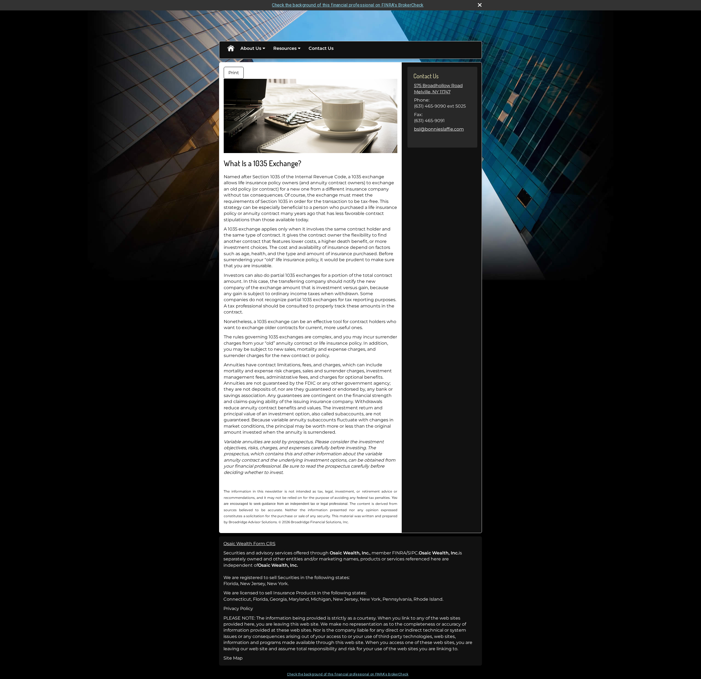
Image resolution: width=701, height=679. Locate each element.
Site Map (233, 658)
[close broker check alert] (480, 5)
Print (233, 72)
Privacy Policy (238, 608)
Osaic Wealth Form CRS (249, 543)
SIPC (412, 553)
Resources (285, 48)
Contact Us (321, 48)
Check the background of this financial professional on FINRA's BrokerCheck (347, 5)
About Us (250, 48)
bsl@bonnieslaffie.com (439, 129)
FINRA (399, 553)
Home (230, 48)
